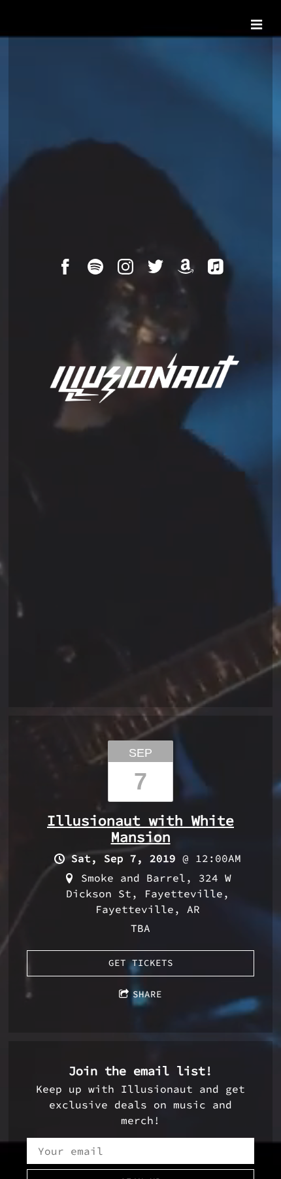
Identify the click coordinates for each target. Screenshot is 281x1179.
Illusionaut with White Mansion (140, 828)
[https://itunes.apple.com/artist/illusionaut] (215, 266)
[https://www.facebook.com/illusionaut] (65, 266)
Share (147, 994)
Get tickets (140, 963)
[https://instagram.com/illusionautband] (125, 266)
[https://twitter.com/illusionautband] (155, 266)
